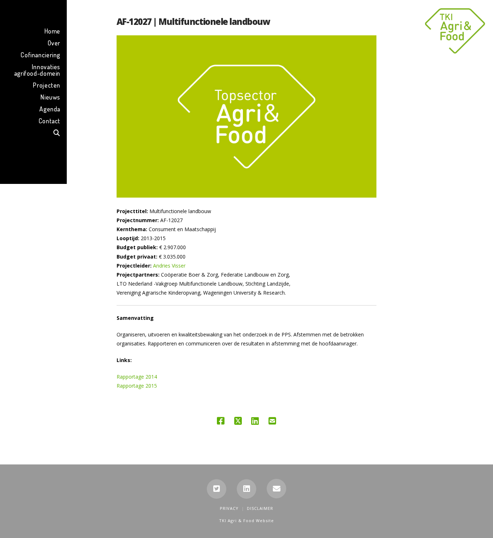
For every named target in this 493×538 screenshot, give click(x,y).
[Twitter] (216, 489)
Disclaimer (260, 508)
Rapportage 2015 (137, 385)
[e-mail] (276, 488)
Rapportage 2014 (137, 376)
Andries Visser (169, 265)
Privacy (229, 508)
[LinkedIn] (246, 489)
